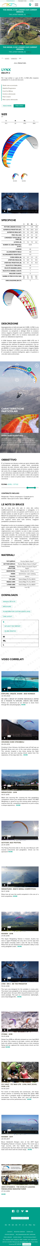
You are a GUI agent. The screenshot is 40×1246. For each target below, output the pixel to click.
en (6, 1225)
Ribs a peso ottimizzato (10, 100)
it (23, 1225)
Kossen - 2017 (7, 1137)
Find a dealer (8, 1237)
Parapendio (11, 1)
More (23, 705)
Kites (32, 1)
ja (26, 1225)
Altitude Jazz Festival (11, 843)
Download (30, 1231)
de (13, 1225)
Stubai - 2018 (6, 1034)
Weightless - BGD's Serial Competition (18, 889)
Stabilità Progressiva (9, 88)
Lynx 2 (28, 14)
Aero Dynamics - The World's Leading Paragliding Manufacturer (18, 1188)
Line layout (7, 616)
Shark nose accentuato (10, 85)
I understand (26, 1244)
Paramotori (22, 1)
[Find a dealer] (30, 5)
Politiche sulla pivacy (29, 1237)
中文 (30, 1225)
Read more (7, 106)
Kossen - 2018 (7, 934)
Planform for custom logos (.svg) (16, 611)
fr (9, 1225)
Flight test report (12, 626)
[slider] (27, 488)
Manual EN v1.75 (9, 602)
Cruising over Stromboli (12, 742)
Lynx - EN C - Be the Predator (14, 984)
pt (20, 1225)
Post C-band (7, 97)
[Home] (2, 58)
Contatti (9, 1231)
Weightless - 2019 (9, 792)
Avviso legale (17, 1237)
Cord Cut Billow (8, 91)
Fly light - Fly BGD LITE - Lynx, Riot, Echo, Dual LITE (19, 1085)
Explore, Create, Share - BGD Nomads (18, 694)
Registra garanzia (19, 1231)
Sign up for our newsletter (20, 1218)
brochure (7, 606)
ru (34, 1225)
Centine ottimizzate (9, 94)
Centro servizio (9, 1234)
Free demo (19, 106)
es (16, 1225)
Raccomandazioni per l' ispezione (25, 1234)
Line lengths (10, 631)
